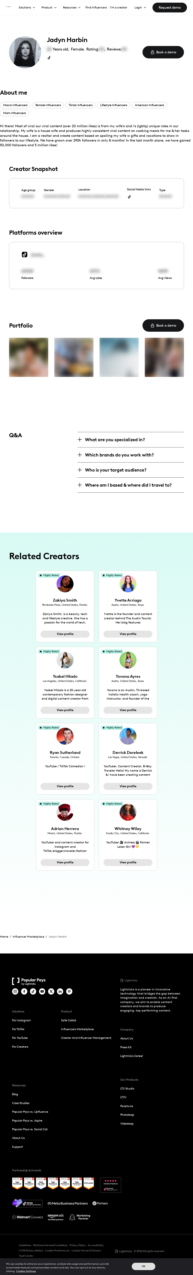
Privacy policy (78, 1245)
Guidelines (25, 1245)
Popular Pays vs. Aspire (27, 1120)
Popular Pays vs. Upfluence (30, 1111)
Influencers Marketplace (77, 1029)
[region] (96, 1266)
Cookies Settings (26, 1271)
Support (17, 1147)
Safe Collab (68, 1020)
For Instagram (21, 1020)
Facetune (126, 1106)
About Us (18, 1138)
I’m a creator (118, 7)
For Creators (20, 1046)
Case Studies (20, 1103)
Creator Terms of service (86, 1250)
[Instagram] (15, 991)
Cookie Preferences (57, 1250)
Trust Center (26, 1255)
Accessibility (96, 1245)
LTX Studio (127, 1088)
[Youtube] (42, 991)
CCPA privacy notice (31, 1250)
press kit (126, 1047)
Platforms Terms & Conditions (50, 1245)
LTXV (123, 1097)
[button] (27, 7)
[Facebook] (24, 991)
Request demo (170, 7)
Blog (15, 1094)
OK (143, 1266)
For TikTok (18, 1029)
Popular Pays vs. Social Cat (30, 1129)
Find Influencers (96, 7)
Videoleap (127, 1123)
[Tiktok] (33, 991)
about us (126, 1038)
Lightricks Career (131, 1056)
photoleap (127, 1114)
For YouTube (20, 1038)
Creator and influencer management (86, 1038)
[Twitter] (51, 991)
